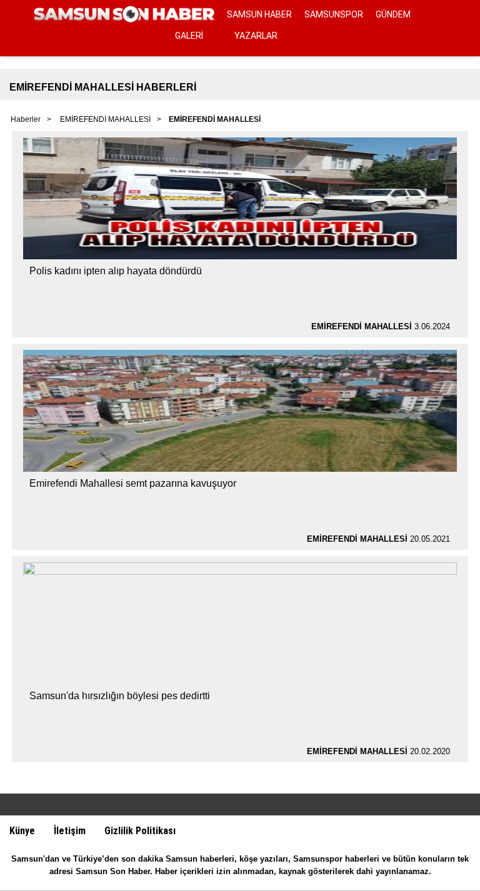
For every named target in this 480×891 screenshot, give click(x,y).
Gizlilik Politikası (140, 831)
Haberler (26, 119)
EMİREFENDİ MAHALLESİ (105, 119)
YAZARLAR (256, 36)
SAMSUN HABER (259, 14)
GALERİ (189, 36)
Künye (22, 831)
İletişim (70, 831)
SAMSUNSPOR (333, 14)
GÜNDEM (393, 14)
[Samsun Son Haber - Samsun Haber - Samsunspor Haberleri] (124, 14)
